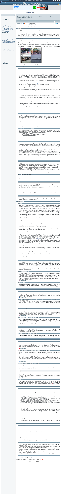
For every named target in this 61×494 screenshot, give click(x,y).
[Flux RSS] (58, 4)
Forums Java (14, 4)
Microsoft (21, 2)
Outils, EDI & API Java (38, 4)
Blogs (23, 0)
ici (38, 238)
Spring (29, 3)
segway (54, 383)
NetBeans (38, 3)
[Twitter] (56, 23)
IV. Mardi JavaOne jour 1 (5, 32)
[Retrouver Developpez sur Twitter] (59, 4)
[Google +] (42, 459)
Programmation (33, 2)
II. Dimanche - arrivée (4, 18)
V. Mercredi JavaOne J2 (5, 38)
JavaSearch (43, 4)
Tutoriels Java (22, 4)
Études (37, 0)
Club (43, 0)
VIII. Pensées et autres (5, 63)
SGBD (36, 2)
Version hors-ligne (35, 24)
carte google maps (21, 45)
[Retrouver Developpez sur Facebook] (60, 4)
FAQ (20, 0)
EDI (29, 2)
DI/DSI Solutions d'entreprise (9, 2)
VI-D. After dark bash (5, 59)
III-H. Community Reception (6, 31)
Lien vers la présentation (23, 280)
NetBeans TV (46, 186)
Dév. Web (26, 2)
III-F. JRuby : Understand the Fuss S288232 (8, 28)
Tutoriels (17, 0)
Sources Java (33, 4)
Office (39, 2)
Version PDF (30, 24)
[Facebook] (57, 23)
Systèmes (45, 2)
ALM (18, 2)
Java (23, 2)
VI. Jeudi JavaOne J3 (4, 52)
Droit (41, 0)
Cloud (14, 2)
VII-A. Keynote (4, 62)
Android (32, 3)
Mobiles (42, 2)
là (40, 238)
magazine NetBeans (39, 186)
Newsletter (30, 0)
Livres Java (25, 4)
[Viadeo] (55, 23)
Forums (12, 0)
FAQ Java (18, 4)
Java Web (26, 3)
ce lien (31, 457)
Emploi (34, 0)
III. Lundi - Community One (5, 19)
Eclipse (35, 3)
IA (16, 2)
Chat (26, 0)
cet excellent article (40, 83)
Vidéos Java (29, 4)
